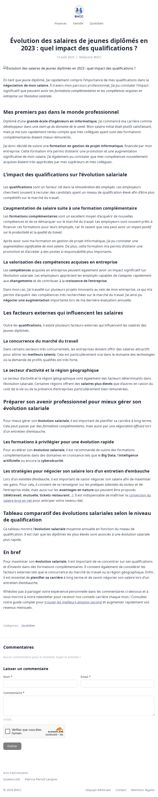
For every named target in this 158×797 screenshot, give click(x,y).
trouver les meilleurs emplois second (73, 602)
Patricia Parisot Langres (41, 779)
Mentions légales (143, 790)
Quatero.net (11, 779)
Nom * (7, 677)
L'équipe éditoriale (98, 790)
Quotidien (96, 23)
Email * (86, 677)
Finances (61, 23)
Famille (78, 23)
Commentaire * (13, 693)
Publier (12, 746)
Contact (121, 790)
